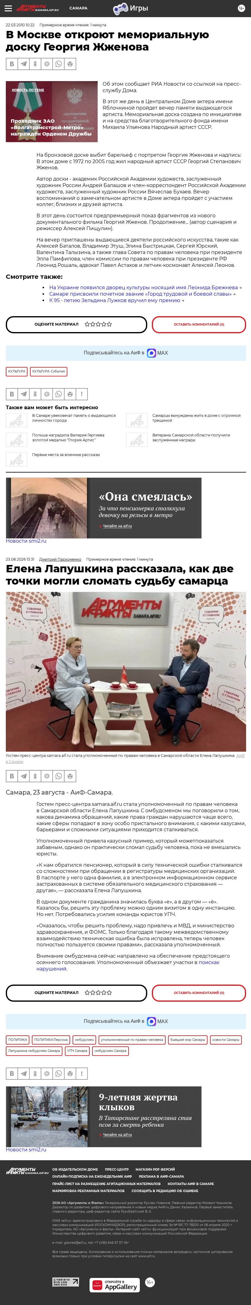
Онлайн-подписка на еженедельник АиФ (92, 1177)
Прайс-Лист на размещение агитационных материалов (106, 1184)
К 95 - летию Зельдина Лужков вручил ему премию (114, 300)
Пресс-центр (117, 1170)
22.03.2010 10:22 (20, 25)
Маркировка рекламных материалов (88, 1191)
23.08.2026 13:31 (20, 559)
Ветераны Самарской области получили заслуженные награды (191, 437)
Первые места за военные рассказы (66, 454)
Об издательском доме (75, 1170)
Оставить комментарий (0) (199, 325)
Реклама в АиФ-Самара (161, 1177)
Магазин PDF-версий (155, 1170)
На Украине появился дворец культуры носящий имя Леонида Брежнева (143, 287)
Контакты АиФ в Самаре (191, 1184)
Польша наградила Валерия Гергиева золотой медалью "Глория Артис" (68, 437)
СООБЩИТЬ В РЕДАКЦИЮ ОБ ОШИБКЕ (165, 1191)
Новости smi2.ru (26, 541)
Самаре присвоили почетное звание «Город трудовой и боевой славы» (140, 294)
